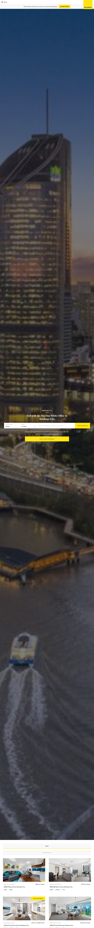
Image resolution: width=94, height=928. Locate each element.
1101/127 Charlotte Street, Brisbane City (16, 925)
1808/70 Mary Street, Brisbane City (14, 887)
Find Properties (82, 425)
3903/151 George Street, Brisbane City (61, 925)
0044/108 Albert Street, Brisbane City (61, 887)
